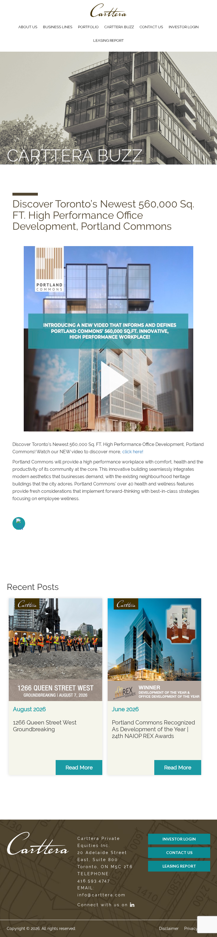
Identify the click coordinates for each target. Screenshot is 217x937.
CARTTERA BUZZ (119, 27)
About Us (27, 27)
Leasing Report (108, 40)
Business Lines (57, 27)
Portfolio (88, 27)
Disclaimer (169, 928)
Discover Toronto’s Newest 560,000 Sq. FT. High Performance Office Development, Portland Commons (103, 215)
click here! (132, 451)
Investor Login (184, 27)
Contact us (151, 27)
